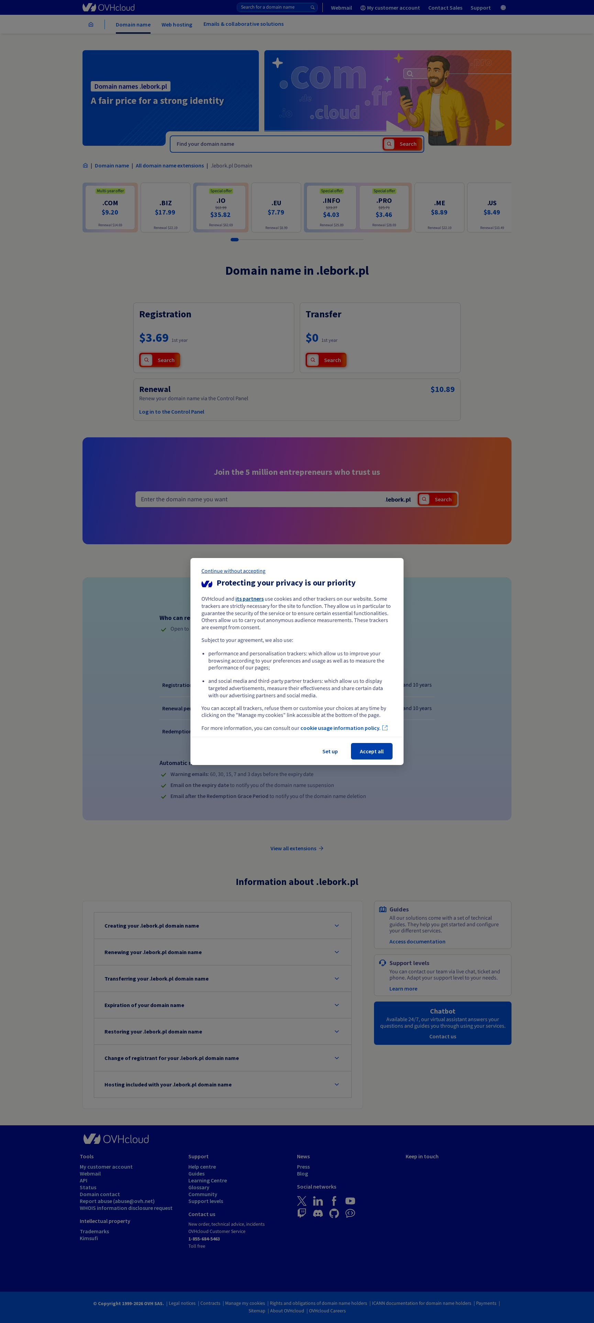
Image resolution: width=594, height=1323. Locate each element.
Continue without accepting (233, 571)
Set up (330, 751)
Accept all (372, 751)
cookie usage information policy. (340, 727)
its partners (249, 598)
